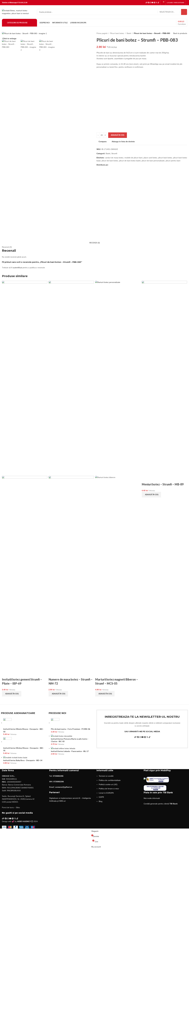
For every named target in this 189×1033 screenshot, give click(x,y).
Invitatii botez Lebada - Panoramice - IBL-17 (70, 751)
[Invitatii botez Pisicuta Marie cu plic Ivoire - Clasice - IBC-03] (61, 736)
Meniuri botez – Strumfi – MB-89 (163, 484)
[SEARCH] (184, 12)
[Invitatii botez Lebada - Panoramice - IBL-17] (63, 748)
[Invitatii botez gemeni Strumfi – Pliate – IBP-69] (24, 378)
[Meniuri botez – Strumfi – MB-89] (164, 378)
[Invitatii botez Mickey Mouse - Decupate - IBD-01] (7, 742)
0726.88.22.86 (22, 3)
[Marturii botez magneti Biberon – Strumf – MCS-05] (118, 378)
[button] (11, 694)
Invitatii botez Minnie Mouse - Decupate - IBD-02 (23, 730)
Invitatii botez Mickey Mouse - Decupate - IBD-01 (23, 749)
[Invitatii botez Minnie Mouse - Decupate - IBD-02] (7, 723)
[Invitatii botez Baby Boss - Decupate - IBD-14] (15, 757)
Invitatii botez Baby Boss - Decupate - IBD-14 (22, 760)
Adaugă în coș (117, 135)
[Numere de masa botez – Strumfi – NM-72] (71, 378)
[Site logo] (18, 12)
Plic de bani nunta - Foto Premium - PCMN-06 (70, 729)
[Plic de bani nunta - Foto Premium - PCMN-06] (55, 723)
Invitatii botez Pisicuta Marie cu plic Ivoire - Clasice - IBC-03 (69, 740)
